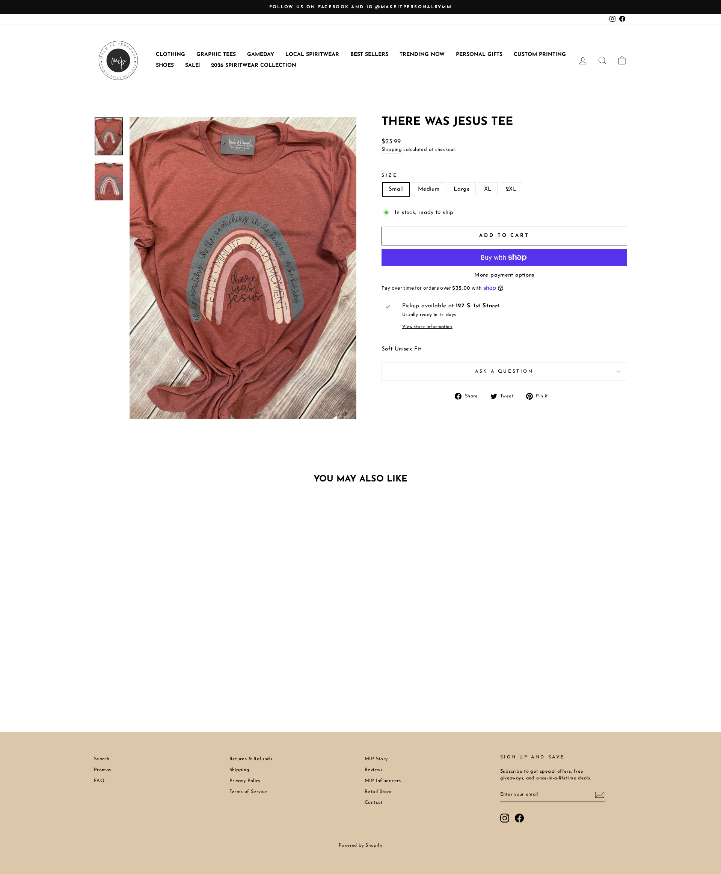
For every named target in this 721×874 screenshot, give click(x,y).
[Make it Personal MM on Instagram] (504, 818)
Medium (428, 189)
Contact (374, 802)
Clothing (170, 54)
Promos (102, 769)
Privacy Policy (245, 780)
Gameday (260, 54)
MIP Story (376, 759)
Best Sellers (369, 54)
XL (488, 189)
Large (462, 189)
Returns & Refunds (250, 759)
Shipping (392, 149)
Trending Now (422, 54)
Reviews (374, 769)
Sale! (192, 65)
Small (396, 189)
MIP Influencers (383, 780)
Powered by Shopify (360, 845)
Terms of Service (248, 791)
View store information (427, 327)
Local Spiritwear (312, 54)
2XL (511, 189)
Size (389, 175)
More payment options (504, 275)
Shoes (165, 65)
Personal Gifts (479, 54)
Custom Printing (540, 54)
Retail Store (378, 791)
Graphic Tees (216, 54)
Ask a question (504, 371)
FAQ (99, 780)
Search (101, 759)
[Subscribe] (600, 794)
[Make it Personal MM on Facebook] (519, 818)
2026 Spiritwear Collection (253, 65)
